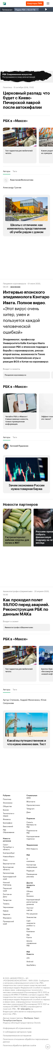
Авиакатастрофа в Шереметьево (18, 591)
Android (29, 961)
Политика (7, 87)
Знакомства (30, 917)
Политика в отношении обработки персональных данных (25, 1040)
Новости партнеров (20, 504)
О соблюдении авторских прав (17, 1031)
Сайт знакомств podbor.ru (30, 923)
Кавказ (5, 910)
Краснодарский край (9, 877)
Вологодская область (8, 868)
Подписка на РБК (31, 831)
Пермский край (7, 889)
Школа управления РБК (30, 943)
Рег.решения (30, 913)
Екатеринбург (9, 853)
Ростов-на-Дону (7, 895)
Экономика (7, 802)
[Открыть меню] (48, 3)
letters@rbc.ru (27, 1008)
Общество (7, 806)
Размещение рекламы (30, 875)
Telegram (30, 808)
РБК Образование (8, 831)
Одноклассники (32, 805)
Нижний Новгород (7, 883)
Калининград (8, 873)
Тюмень (6, 903)
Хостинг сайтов (29, 908)
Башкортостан (9, 863)
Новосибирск (8, 856)
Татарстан (7, 900)
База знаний (8, 826)
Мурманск (7, 917)
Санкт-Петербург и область (8, 847)
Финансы (7, 819)
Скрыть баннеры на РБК (31, 824)
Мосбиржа (28, 1017)
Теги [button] (15, 171)
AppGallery (30, 965)
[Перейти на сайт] (26, 77)
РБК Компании (30, 930)
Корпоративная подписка (32, 837)
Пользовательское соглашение (17, 1035)
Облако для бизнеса (29, 893)
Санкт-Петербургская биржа (21, 1018)
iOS (28, 958)
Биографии (7, 822)
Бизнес (6, 809)
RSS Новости (32, 848)
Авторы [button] (6, 171)
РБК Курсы (29, 936)
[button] (26, 77)
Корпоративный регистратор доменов (30, 901)
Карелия (6, 914)
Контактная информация (30, 865)
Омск (5, 860)
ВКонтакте (30, 801)
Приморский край (8, 922)
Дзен (28, 812)
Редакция (30, 870)
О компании (30, 859)
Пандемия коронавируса (14, 283)
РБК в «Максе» (15, 121)
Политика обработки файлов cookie (19, 1045)
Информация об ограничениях (17, 1027)
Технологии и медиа (8, 814)
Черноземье (8, 907)
